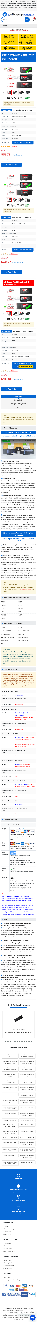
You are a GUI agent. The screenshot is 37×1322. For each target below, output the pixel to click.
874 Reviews (14, 146)
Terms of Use (7, 1234)
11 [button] (29, 1041)
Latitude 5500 (5, 634)
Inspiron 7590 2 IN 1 (6, 631)
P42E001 (3, 605)
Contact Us (7, 1277)
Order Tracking (8, 1260)
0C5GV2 (3, 608)
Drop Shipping (8, 1268)
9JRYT (20, 627)
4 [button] (12, 1041)
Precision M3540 (23, 641)
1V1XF (20, 615)
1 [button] (5, 1041)
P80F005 (21, 634)
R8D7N (20, 602)
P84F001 (3, 615)
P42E (2, 612)
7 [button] (19, 1041)
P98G (20, 605)
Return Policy (7, 1248)
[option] (18, 77)
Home (12, 29)
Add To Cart (12, 165)
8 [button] (22, 1041)
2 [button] (8, 1041)
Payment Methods (9, 1265)
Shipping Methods (9, 1263)
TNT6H (3, 644)
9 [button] (24, 1041)
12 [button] (31, 1041)
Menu (5, 25)
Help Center (7, 1243)
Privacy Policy (8, 1231)
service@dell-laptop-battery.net (13, 1280)
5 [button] (15, 1041)
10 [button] (26, 1041)
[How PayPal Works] (28, 1294)
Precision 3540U (23, 637)
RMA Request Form (9, 1251)
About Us (6, 1226)
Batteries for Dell (21, 29)
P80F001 (3, 618)
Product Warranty (9, 1229)
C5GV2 (20, 608)
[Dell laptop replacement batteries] (18, 14)
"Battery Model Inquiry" (25, 589)
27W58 (3, 627)
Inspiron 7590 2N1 (23, 631)
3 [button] (10, 1041)
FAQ (5, 1246)
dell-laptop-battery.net (20, 1308)
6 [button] (17, 1041)
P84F (20, 612)
